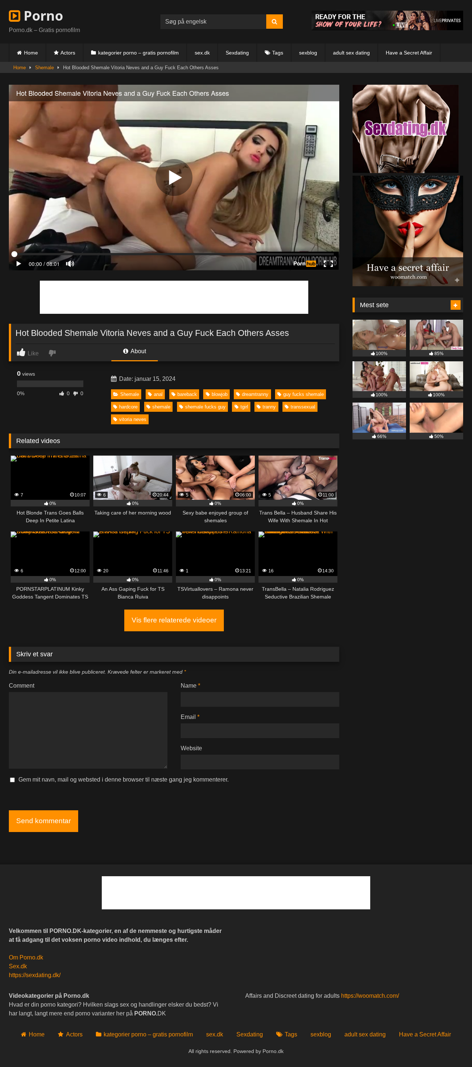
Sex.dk (18, 966)
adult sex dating (351, 53)
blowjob (220, 394)
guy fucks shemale (303, 394)
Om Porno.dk (26, 957)
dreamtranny (255, 394)
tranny (269, 407)
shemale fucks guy (205, 407)
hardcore (128, 407)
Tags (277, 53)
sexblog (308, 53)
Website (191, 748)
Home (31, 53)
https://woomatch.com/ (370, 996)
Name (190, 685)
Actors (67, 53)
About (137, 351)
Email (190, 717)
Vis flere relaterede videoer (174, 620)
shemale (161, 407)
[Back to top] (449, 1045)
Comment (21, 685)
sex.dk (202, 53)
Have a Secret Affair (409, 53)
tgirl (244, 407)
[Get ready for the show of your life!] (387, 28)
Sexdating (237, 53)
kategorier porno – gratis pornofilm (138, 53)
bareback (187, 394)
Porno (41, 16)
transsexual (303, 407)
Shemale (44, 67)
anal (158, 394)
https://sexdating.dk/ (34, 975)
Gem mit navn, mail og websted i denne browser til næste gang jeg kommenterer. (123, 779)
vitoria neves (132, 419)
